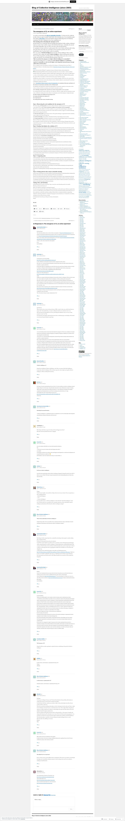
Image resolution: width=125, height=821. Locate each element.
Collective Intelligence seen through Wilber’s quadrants (43, 28)
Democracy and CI (83, 94)
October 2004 (82, 324)
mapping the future (83, 183)
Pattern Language (83, 121)
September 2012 (83, 265)
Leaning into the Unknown (84, 110)
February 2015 (82, 244)
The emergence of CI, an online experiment (47, 31)
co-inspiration (88, 154)
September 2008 (83, 289)
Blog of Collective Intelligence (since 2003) (51, 7)
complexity (81, 171)
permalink (58, 218)
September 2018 (83, 228)
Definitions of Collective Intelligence (84, 205)
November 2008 (83, 286)
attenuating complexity (82, 151)
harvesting (80, 179)
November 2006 (83, 304)
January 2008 (82, 294)
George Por (39, 327)
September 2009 (83, 282)
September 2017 (83, 232)
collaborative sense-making (85, 157)
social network (81, 193)
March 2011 (82, 272)
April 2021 (82, 221)
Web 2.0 (88, 197)
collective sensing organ (84, 164)
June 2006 (82, 308)
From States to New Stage (84, 99)
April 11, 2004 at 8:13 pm (41, 488)
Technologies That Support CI (85, 135)
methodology (80, 186)
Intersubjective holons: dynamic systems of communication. (47, 83)
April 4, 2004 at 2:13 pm (41, 407)
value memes (80, 197)
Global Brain (82, 101)
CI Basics (81, 74)
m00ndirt (38, 658)
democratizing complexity (86, 173)
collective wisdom (81, 169)
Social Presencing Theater (86, 193)
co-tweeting (85, 155)
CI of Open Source (83, 75)
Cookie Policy (23, 819)
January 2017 (82, 234)
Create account (82, 344)
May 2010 (82, 277)
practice (88, 186)
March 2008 (82, 293)
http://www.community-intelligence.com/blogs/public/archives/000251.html (50, 274)
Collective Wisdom (83, 87)
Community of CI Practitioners (85, 89)
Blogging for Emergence (46, 218)
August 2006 (82, 306)
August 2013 (82, 257)
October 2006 (82, 305)
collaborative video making (82, 159)
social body (88, 191)
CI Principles (82, 76)
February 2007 (82, 301)
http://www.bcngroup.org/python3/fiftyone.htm (45, 271)
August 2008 (82, 290)
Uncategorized (82, 142)
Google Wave (89, 178)
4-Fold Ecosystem (83, 61)
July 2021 (81, 218)
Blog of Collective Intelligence (42, 514)
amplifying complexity (84, 150)
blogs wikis (80, 154)
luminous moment (81, 181)
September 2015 (83, 241)
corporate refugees (86, 171)
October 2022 (82, 217)
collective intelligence (85, 161)
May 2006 (82, 310)
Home (34, 24)
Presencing (82, 123)
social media (82, 192)
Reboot (81, 125)
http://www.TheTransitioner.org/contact (56, 577)
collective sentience (82, 167)
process (90, 187)
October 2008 (82, 287)
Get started (73, 1)
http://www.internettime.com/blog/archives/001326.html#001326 (48, 394)
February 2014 (82, 252)
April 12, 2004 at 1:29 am (41, 515)
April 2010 (82, 278)
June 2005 (82, 315)
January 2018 (82, 230)
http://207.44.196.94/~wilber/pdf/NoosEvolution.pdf (46, 260)
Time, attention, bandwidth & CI (85, 137)
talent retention (89, 195)
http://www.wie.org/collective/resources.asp (44, 783)
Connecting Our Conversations (85, 90)
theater (83, 196)
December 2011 (82, 269)
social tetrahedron (81, 195)
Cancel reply (53, 795)
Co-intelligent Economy (84, 78)
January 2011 (82, 273)
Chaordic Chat (82, 70)
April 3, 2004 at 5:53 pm (41, 228)
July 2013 (81, 258)
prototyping (80, 188)
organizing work (84, 186)
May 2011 (82, 270)
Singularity (82, 129)
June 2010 (82, 276)
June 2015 (82, 242)
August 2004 (82, 325)
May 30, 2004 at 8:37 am (41, 733)
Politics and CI (82, 122)
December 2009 (82, 279)
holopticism (87, 179)
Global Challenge (83, 102)
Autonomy (82, 66)
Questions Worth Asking (84, 124)
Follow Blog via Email (83, 45)
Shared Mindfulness (83, 128)
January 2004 (82, 331)
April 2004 (82, 330)
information (83, 180)
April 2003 (82, 338)
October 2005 (82, 312)
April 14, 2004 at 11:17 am (41, 568)
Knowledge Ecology (83, 109)
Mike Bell (38, 694)
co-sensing (80, 155)
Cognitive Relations (83, 80)
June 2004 (82, 327)
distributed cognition (87, 175)
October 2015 (82, 239)
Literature (81, 111)
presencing (87, 187)
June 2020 (82, 222)
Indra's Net (80, 180)
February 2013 (82, 263)
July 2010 (81, 275)
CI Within (81, 77)
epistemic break (84, 176)
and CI (81, 64)
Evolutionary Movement (84, 97)
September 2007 (83, 298)
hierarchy (83, 179)
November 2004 (83, 323)
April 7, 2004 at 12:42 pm (41, 467)
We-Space (81, 146)
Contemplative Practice (84, 91)
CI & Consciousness (83, 73)
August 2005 (82, 314)
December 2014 (82, 246)
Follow (81, 54)
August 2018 (82, 229)
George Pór (45, 33)
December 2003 (82, 332)
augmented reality (87, 151)
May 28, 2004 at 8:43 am (41, 695)
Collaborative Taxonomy (84, 82)
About (38, 24)
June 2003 (82, 335)
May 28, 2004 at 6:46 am (41, 677)
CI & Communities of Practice (85, 71)
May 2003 (82, 337)
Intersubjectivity (83, 108)
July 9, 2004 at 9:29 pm (41, 772)
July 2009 (81, 284)
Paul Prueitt (39, 254)
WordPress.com (82, 348)
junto (86, 180)
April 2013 (82, 260)
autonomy (88, 152)
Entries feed (82, 346)
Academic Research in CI (84, 62)
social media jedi (88, 192)
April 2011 (82, 271)
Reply (38, 249)
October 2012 (82, 264)
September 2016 (83, 235)
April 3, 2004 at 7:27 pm (41, 329)
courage (80, 173)
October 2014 (82, 249)
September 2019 (83, 223)
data (81, 173)
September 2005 (83, 313)
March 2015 (82, 243)
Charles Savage (40, 487)
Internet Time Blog (40, 361)
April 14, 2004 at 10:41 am (41, 535)
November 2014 (83, 248)
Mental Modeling (83, 114)
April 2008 (82, 292)
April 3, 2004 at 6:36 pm (41, 255)
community (80, 170)
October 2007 (82, 297)
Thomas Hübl (82, 136)
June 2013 (82, 259)
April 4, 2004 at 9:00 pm (41, 443)
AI (80, 63)
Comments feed (82, 347)
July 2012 (81, 266)
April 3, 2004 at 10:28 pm (41, 362)
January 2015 (82, 245)
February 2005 (82, 320)
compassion (87, 170)
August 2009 (82, 283)
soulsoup (38, 466)
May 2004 (82, 328)
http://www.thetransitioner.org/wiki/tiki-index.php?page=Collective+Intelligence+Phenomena (53, 552)
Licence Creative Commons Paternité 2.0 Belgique (84, 355)
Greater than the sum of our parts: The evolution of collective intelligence (86, 209)
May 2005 (82, 317)
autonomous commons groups (83, 152)
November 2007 (83, 296)
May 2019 (82, 225)
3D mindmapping (81, 149)
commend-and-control (87, 169)
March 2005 (82, 319)
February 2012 (82, 268)
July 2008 (81, 291)
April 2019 (82, 227)
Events (81, 96)
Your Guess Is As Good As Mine (42, 406)
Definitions (82, 92)
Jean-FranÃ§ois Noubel (41, 227)
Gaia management (84, 178)
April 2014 (82, 251)
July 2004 (81, 326)
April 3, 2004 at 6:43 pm (41, 304)
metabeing (86, 184)
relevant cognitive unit (85, 188)
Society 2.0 (85, 195)
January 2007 (82, 303)
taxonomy (80, 196)
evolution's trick (89, 176)
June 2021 (82, 220)
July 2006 (81, 307)
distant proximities (81, 175)
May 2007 (82, 300)
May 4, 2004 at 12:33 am (41, 640)
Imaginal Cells (82, 104)
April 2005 (82, 318)
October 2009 (82, 280)
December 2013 (82, 255)
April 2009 (82, 285)
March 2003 (82, 339)
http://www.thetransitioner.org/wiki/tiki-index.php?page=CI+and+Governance (53, 236)
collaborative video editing (82, 158)
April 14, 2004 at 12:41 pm (41, 592)
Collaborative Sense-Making (85, 81)
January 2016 (82, 238)
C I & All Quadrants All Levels (85, 69)
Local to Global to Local (84, 112)
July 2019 (81, 224)
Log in (81, 345)
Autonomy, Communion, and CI (85, 67)
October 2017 (82, 231)
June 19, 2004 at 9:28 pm (41, 751)
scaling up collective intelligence (83, 189)
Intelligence (82, 106)
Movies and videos (83, 118)
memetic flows (81, 184)
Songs (81, 130)
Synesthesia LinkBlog (41, 638)
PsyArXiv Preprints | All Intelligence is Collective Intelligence (84, 202)
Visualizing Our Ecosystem (84, 143)
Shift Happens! (72, 28)
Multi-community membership (85, 119)
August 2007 (82, 299)
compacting (83, 170)
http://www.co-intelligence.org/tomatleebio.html (45, 777)
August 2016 (82, 236)
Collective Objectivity (84, 85)
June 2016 (82, 237)
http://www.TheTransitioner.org (65, 232)
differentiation (81, 174)
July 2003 (81, 334)
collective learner (81, 162)
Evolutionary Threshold (84, 98)
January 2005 (82, 321)
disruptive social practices (86, 174)
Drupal (80, 176)
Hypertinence (82, 103)
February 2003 (82, 340)
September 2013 (83, 256)
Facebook (80, 178)
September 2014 (83, 250)
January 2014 (82, 253)
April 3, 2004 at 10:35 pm (41, 383)
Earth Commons (83, 95)
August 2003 (82, 333)
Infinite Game (82, 105)
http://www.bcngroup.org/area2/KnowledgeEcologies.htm (47, 288)
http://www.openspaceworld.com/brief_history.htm (46, 780)
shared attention (82, 191)
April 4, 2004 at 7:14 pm (41, 427)
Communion (82, 88)
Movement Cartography (84, 117)
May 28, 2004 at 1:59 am (41, 659)
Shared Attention (83, 126)
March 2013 (82, 262)
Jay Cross (38, 382)
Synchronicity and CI (83, 133)
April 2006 (82, 311)
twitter (87, 196)
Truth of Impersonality (84, 140)
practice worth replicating (82, 187)
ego (81, 176)
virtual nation (84, 197)
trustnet (85, 196)
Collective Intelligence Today (85, 207)
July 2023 (81, 216)
